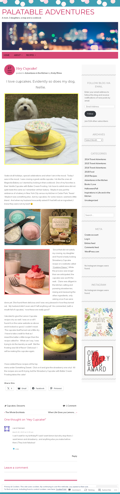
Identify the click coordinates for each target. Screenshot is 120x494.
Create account (91, 235)
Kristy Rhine (56, 73)
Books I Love (90, 184)
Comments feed (92, 247)
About (17, 55)
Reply (74, 456)
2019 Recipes (91, 176)
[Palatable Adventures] (60, 50)
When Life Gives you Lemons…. (62, 412)
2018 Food (89, 172)
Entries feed (90, 243)
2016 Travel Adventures (95, 167)
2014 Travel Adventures (95, 159)
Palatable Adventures (48, 12)
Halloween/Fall (91, 188)
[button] (22, 227)
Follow (90, 114)
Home (6, 55)
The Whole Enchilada (14, 412)
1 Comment (71, 406)
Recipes (30, 55)
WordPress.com (92, 251)
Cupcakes (11, 406)
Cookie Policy (61, 489)
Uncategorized (91, 200)
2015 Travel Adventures (95, 163)
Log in (87, 239)
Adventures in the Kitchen (36, 73)
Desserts (21, 406)
